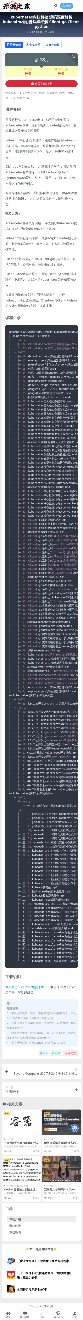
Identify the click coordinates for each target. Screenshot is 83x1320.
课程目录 (15, 1226)
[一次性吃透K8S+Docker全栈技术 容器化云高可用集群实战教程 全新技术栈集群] (21, 1122)
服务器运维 (22, 1185)
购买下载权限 (43, 83)
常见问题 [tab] (34, 44)
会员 (30, 69)
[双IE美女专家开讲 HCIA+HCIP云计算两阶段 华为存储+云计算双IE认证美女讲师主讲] (61, 1169)
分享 (44, 1053)
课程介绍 (15, 1219)
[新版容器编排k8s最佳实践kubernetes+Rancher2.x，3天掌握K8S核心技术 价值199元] (61, 1122)
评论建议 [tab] (54, 44)
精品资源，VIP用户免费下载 (24, 987)
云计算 (51, 32)
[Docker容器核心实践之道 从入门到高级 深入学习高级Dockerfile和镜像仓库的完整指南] (21, 1169)
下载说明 (15, 1232)
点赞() (72, 1053)
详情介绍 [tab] (15, 44)
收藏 (57, 1053)
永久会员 (63, 69)
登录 (68, 5)
